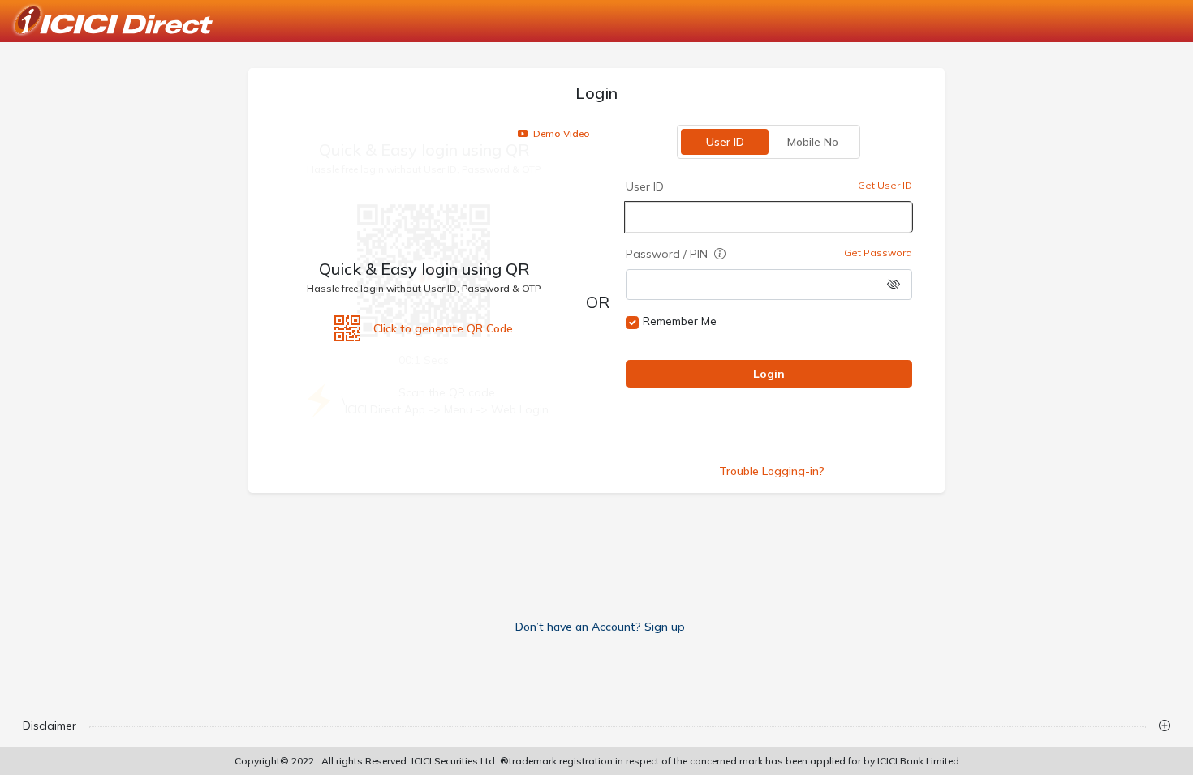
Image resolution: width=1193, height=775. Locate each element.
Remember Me (680, 321)
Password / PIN (668, 253)
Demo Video (560, 133)
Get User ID (885, 185)
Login (769, 373)
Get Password (878, 252)
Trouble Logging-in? (772, 471)
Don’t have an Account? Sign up (600, 626)
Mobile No (812, 142)
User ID (725, 142)
